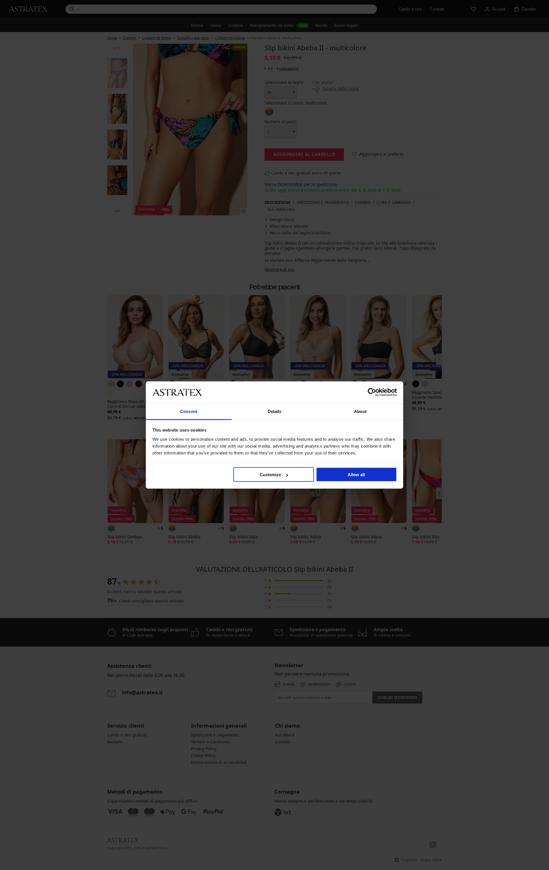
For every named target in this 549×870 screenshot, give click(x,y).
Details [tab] (275, 411)
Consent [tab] (188, 411)
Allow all (356, 474)
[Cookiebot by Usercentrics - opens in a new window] (372, 392)
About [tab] (360, 411)
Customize (270, 474)
